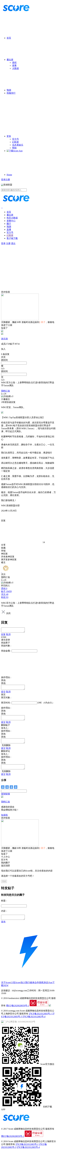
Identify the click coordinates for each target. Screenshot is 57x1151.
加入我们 (25, 982)
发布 (3, 921)
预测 (9, 90)
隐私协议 (43, 982)
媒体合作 (34, 982)
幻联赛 (15, 142)
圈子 (9, 223)
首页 (9, 38)
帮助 (14, 148)
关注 (3, 574)
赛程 (14, 62)
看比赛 (10, 59)
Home (9, 174)
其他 (3, 683)
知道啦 (4, 815)
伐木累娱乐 (17, 145)
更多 (9, 136)
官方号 (15, 139)
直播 (9, 229)
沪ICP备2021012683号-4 (33, 1016)
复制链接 (5, 794)
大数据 (15, 68)
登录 (3, 179)
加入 (3, 349)
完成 (4, 881)
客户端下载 (12, 238)
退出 (13, 243)
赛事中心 (11, 221)
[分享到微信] (3, 787)
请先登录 (5, 640)
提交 (3, 691)
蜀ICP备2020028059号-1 (17, 1005)
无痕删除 (6, 745)
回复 (3, 634)
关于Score (6, 982)
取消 (8, 634)
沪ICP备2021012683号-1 (40, 1013)
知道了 (4, 328)
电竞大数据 (12, 218)
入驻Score (15, 982)
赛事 (14, 65)
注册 (8, 179)
